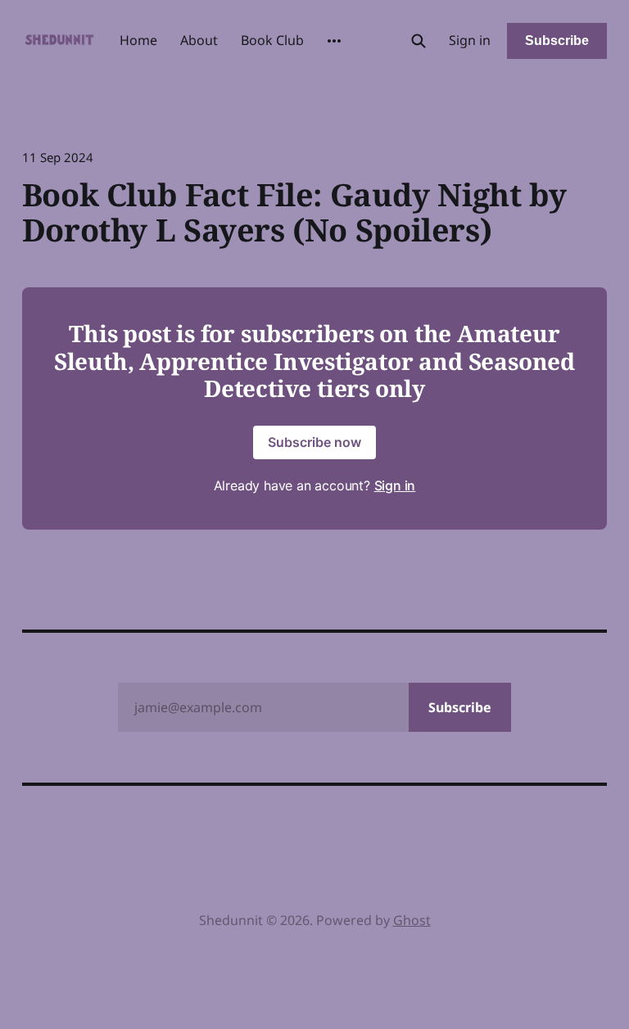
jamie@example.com (312, 707)
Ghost (412, 920)
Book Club (272, 40)
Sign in (470, 40)
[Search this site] (418, 41)
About (199, 40)
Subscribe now (314, 442)
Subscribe (557, 40)
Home (138, 40)
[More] (334, 41)
